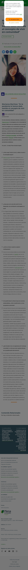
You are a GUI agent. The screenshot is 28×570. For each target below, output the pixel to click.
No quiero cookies (14, 22)
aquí (21, 14)
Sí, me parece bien (14, 19)
